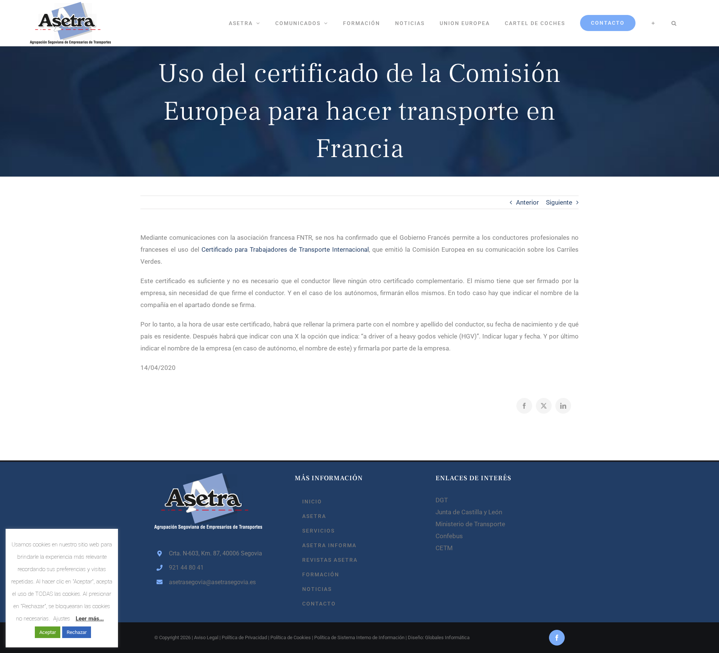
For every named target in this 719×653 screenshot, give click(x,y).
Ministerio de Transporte (470, 524)
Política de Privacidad (244, 637)
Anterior (527, 202)
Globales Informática (447, 637)
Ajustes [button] (61, 618)
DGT (442, 500)
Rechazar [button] (77, 632)
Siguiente (559, 202)
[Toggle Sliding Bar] (653, 23)
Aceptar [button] (47, 632)
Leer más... (90, 618)
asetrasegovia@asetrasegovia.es (212, 582)
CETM (444, 548)
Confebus (449, 536)
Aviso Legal (206, 637)
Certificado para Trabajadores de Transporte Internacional (285, 249)
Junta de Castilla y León (469, 512)
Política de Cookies (290, 637)
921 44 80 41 (186, 567)
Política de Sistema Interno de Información (359, 637)
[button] (674, 23)
